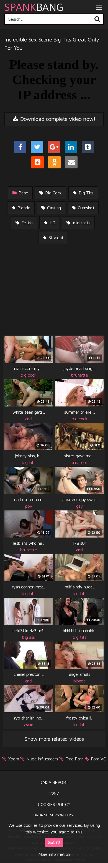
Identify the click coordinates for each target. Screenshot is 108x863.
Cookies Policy (54, 804)
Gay (79, 506)
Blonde (23, 207)
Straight (55, 237)
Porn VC (98, 758)
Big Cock (53, 192)
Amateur (80, 462)
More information (54, 854)
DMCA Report (54, 782)
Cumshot (85, 207)
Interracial (80, 222)
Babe (22, 192)
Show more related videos (54, 739)
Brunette (79, 374)
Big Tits (85, 192)
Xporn (13, 758)
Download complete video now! (57, 119)
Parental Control (54, 815)
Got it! (54, 842)
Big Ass (28, 637)
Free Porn (74, 758)
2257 (54, 793)
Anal (28, 418)
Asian (28, 724)
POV (28, 506)
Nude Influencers (42, 758)
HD (51, 222)
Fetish (26, 222)
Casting (53, 207)
